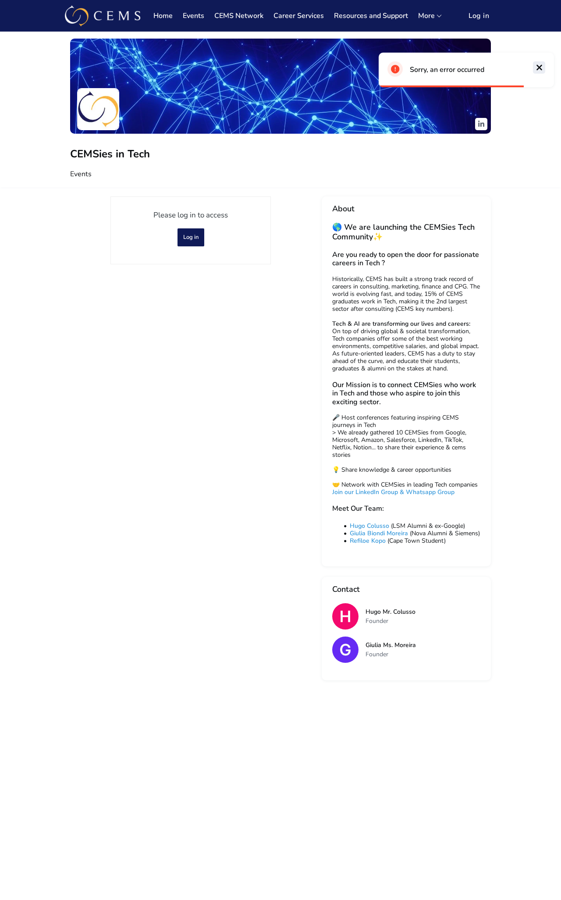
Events (81, 174)
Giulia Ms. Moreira (391, 645)
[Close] (539, 67)
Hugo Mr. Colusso (390, 612)
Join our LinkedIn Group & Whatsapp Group (393, 492)
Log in (479, 16)
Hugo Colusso (369, 526)
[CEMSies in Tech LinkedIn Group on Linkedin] (481, 124)
